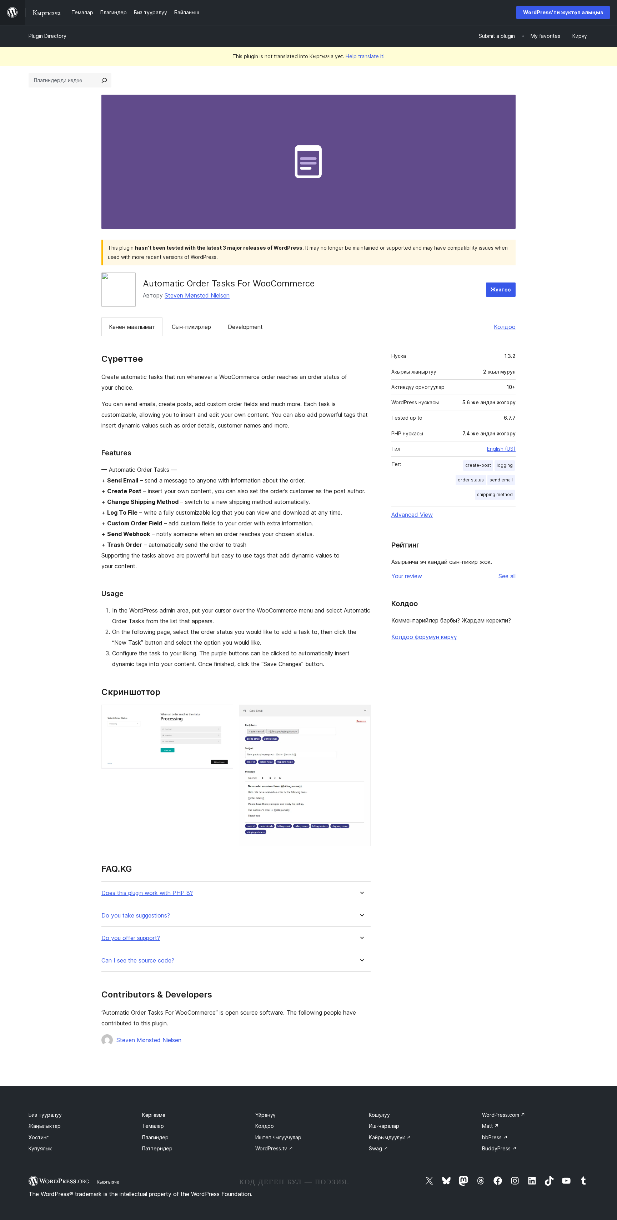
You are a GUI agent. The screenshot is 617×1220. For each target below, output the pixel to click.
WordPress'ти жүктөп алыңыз (563, 12)
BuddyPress (499, 1148)
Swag (378, 1148)
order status (471, 479)
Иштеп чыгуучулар (278, 1137)
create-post (478, 465)
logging (505, 465)
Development (245, 326)
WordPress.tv (274, 1148)
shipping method (495, 494)
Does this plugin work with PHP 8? (147, 893)
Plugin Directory (47, 36)
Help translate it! (365, 56)
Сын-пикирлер (191, 326)
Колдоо (505, 326)
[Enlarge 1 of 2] (223, 714)
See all (507, 576)
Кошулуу (379, 1115)
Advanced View (412, 514)
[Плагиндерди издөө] (104, 80)
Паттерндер (157, 1148)
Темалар (153, 1126)
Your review (406, 576)
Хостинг (39, 1137)
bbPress (495, 1137)
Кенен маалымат (132, 326)
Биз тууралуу (45, 1115)
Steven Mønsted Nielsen (197, 295)
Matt (490, 1126)
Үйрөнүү (265, 1115)
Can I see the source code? (137, 960)
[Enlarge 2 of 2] (361, 714)
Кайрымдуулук (390, 1137)
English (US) (501, 449)
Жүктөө (501, 289)
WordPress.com (503, 1115)
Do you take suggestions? (135, 915)
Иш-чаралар (384, 1126)
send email (501, 479)
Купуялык (40, 1148)
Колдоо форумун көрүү (424, 636)
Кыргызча (108, 1182)
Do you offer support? (130, 938)
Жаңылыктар (45, 1126)
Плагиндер (155, 1137)
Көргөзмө (153, 1115)
